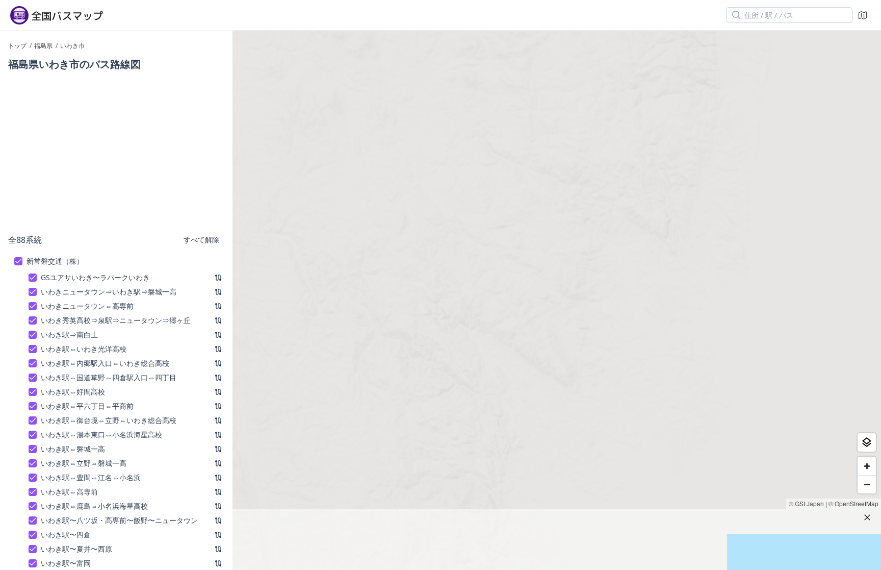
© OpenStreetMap (853, 503)
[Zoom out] (867, 484)
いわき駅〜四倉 (66, 534)
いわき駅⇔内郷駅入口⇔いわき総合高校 (105, 363)
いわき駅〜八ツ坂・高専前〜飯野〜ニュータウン (119, 520)
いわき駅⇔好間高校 (73, 391)
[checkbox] (18, 261)
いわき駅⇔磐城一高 (73, 449)
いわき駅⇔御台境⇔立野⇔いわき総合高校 (108, 420)
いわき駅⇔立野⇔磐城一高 (83, 463)
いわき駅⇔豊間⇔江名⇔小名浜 (91, 477)
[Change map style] (867, 442)
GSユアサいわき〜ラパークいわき (95, 277)
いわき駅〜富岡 (66, 563)
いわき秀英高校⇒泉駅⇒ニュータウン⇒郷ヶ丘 (116, 320)
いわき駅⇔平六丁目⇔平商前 (87, 406)
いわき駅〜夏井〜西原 (76, 549)
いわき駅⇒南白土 (69, 334)
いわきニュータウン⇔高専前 (87, 306)
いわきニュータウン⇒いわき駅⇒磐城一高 (108, 291)
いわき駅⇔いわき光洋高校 (83, 349)
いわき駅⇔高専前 (69, 492)
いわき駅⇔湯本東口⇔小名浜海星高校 (101, 434)
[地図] (862, 15)
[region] (556, 300)
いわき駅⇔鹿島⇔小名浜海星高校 (94, 506)
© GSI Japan (806, 503)
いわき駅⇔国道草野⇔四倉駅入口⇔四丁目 (108, 377)
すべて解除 (201, 239)
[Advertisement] (116, 152)
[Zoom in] (867, 466)
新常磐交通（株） (55, 261)
